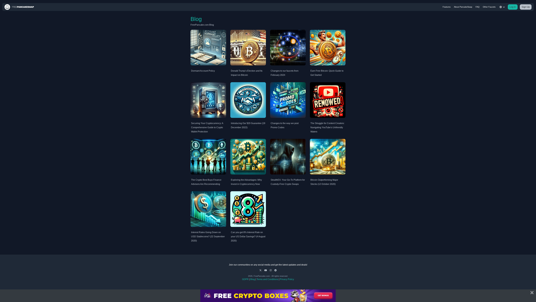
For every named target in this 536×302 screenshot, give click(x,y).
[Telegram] (275, 270)
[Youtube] (265, 270)
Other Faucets (489, 7)
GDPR (245, 279)
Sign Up (526, 7)
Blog (252, 279)
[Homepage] (19, 7)
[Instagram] (271, 270)
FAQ (477, 7)
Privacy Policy (287, 279)
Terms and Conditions (267, 279)
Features (447, 7)
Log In (513, 7)
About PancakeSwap (463, 7)
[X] (260, 270)
